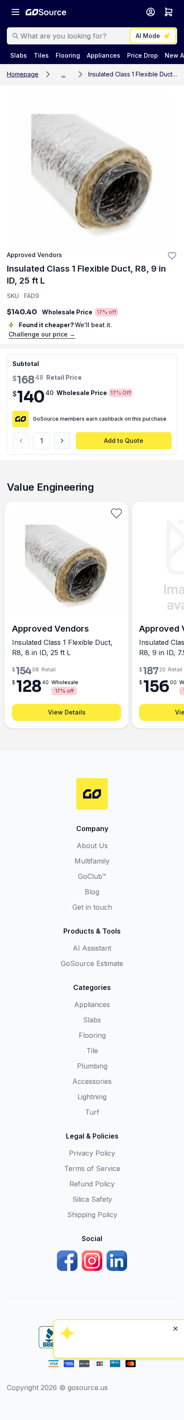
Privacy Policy (92, 1153)
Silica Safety (92, 1199)
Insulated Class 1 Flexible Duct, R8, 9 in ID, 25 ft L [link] (132, 74)
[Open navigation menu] (15, 11)
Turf (92, 1112)
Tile (92, 1050)
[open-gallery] (92, 171)
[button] (63, 74)
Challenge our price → (42, 334)
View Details (67, 712)
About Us (92, 845)
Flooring (92, 1035)
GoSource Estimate (92, 963)
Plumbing (92, 1066)
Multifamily (92, 861)
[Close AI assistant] (175, 1218)
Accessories (92, 1081)
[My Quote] (168, 11)
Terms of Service (92, 1168)
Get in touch (92, 907)
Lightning (92, 1096)
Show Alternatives (117, 1263)
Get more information (117, 1309)
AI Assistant (92, 948)
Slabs (92, 1020)
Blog (92, 891)
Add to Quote (123, 440)
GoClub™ (92, 876)
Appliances (92, 1004)
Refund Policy (92, 1184)
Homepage (23, 74)
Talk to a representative (117, 1286)
